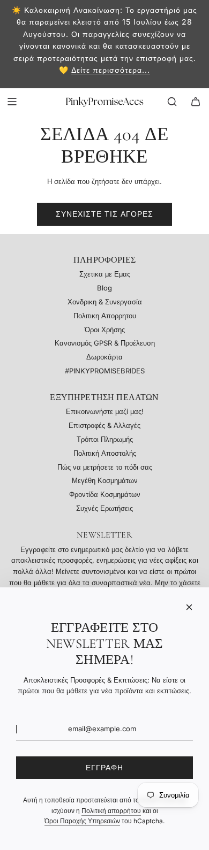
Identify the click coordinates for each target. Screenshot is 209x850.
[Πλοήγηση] (12, 101)
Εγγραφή (104, 767)
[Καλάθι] (195, 101)
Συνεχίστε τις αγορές (104, 213)
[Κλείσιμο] (189, 607)
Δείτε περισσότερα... (110, 69)
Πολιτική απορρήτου (111, 811)
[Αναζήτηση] (172, 101)
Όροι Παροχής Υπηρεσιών (82, 821)
